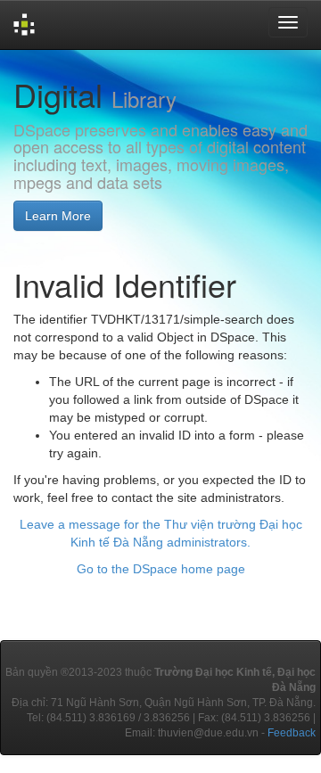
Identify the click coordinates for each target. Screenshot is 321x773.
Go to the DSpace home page (161, 569)
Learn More (58, 216)
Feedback (292, 733)
